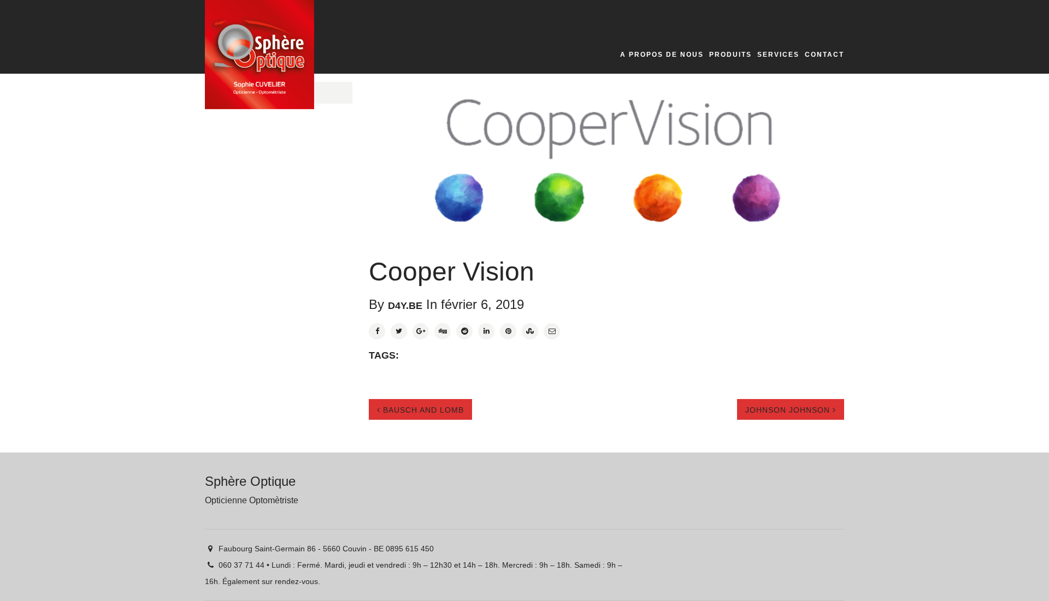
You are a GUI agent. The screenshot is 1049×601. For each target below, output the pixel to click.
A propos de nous (662, 54)
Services (778, 54)
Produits (730, 54)
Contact (824, 54)
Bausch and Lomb (422, 410)
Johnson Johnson (789, 410)
